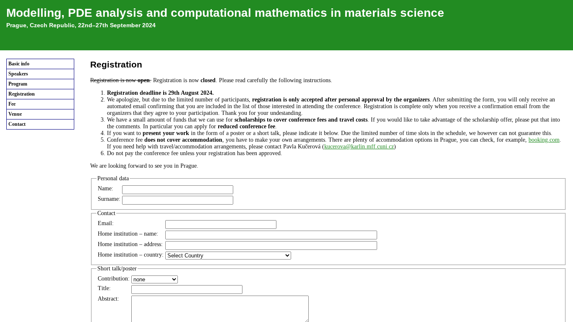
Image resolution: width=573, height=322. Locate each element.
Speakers (18, 74)
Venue (15, 114)
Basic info (18, 64)
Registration (21, 94)
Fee (12, 104)
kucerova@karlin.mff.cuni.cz (359, 146)
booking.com (544, 140)
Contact (17, 124)
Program (17, 84)
